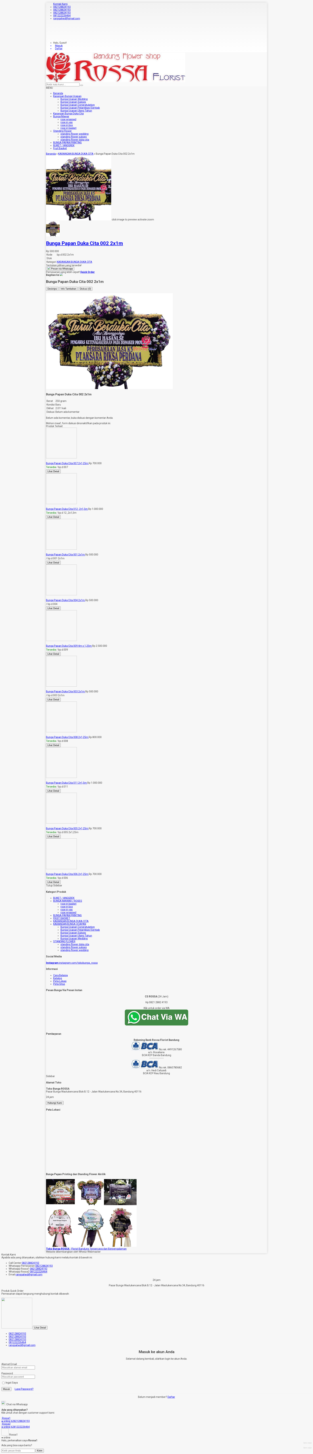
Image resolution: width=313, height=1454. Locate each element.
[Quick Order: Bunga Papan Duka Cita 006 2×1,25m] (46, 871)
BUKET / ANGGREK (63, 145)
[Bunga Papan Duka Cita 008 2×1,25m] (61, 731)
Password (7, 1373)
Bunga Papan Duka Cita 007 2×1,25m (67, 463)
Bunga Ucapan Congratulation (77, 104)
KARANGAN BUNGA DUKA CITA (74, 261)
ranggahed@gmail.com (66, 18)
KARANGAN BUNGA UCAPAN (69, 924)
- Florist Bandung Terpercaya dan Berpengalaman (86, 1248)
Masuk (6, 1389)
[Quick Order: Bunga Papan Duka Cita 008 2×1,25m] (46, 734)
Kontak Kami (60, 4)
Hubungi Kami (54, 1103)
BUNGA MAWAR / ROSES (67, 900)
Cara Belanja (60, 975)
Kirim (39, 1450)
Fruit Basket (60, 148)
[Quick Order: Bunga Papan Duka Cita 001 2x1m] (46, 551)
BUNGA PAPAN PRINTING (67, 142)
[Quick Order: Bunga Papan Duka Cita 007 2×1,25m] (46, 460)
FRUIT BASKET (61, 918)
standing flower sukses (73, 136)
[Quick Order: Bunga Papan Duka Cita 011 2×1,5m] (46, 779)
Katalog (57, 978)
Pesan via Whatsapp (61, 268)
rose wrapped (68, 119)
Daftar (171, 1396)
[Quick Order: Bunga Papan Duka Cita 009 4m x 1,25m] (46, 643)
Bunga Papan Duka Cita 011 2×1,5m (66, 782)
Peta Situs (59, 984)
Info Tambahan (68, 288)
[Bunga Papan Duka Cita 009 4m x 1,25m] (61, 640)
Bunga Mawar (61, 116)
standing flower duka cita (74, 139)
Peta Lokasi (59, 981)
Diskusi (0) (85, 288)
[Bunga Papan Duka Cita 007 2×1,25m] (61, 457)
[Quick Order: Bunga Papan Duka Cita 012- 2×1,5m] (46, 506)
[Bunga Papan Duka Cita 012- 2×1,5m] (61, 503)
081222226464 (62, 15)
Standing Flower (62, 130)
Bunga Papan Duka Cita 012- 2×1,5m (67, 508)
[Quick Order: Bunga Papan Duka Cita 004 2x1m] (46, 597)
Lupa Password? (24, 1389)
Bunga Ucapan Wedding (74, 99)
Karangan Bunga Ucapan (67, 96)
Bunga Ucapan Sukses (73, 102)
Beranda (58, 93)
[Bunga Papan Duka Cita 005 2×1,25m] (61, 822)
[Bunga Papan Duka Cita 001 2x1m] (61, 548)
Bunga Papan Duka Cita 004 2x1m (65, 600)
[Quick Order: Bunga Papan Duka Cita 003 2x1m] (46, 688)
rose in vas (66, 122)
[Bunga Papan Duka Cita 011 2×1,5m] (61, 777)
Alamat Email (9, 1364)
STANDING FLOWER (64, 941)
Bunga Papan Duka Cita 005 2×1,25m (67, 828)
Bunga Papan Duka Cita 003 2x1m (65, 691)
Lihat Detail (53, 471)
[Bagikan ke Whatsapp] (61, 274)
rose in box (66, 125)
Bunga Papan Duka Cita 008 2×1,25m (67, 737)
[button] (81, 85)
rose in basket (68, 128)
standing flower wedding (74, 133)
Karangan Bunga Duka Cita (68, 113)
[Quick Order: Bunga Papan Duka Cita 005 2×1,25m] (46, 825)
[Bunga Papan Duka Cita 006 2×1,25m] (61, 868)
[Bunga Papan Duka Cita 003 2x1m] (61, 685)
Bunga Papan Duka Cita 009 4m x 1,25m (69, 645)
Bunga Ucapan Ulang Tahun (76, 110)
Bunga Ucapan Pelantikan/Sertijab (80, 107)
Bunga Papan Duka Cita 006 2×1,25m (67, 874)
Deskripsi (52, 288)
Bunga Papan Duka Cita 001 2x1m (65, 554)
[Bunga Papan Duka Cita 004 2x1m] (61, 594)
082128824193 (62, 6)
